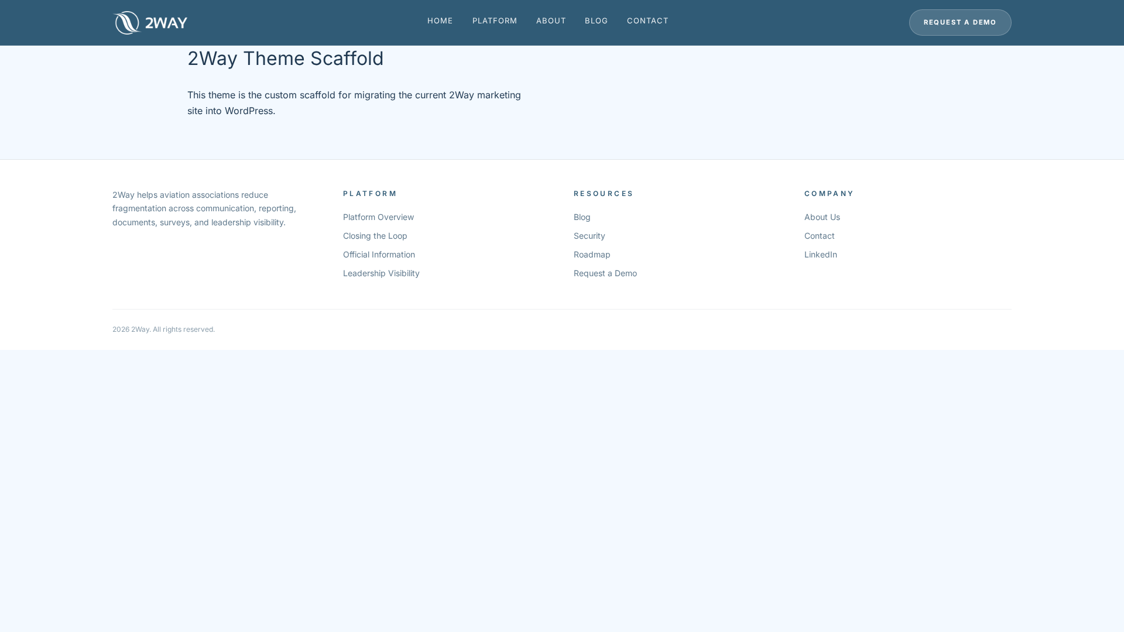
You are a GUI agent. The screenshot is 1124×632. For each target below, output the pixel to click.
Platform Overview (378, 217)
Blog (596, 20)
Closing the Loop (375, 236)
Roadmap (592, 254)
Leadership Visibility (381, 273)
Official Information (379, 254)
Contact (648, 20)
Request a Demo (960, 22)
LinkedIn (820, 254)
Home (440, 20)
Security (589, 236)
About (551, 20)
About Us (822, 217)
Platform (495, 20)
